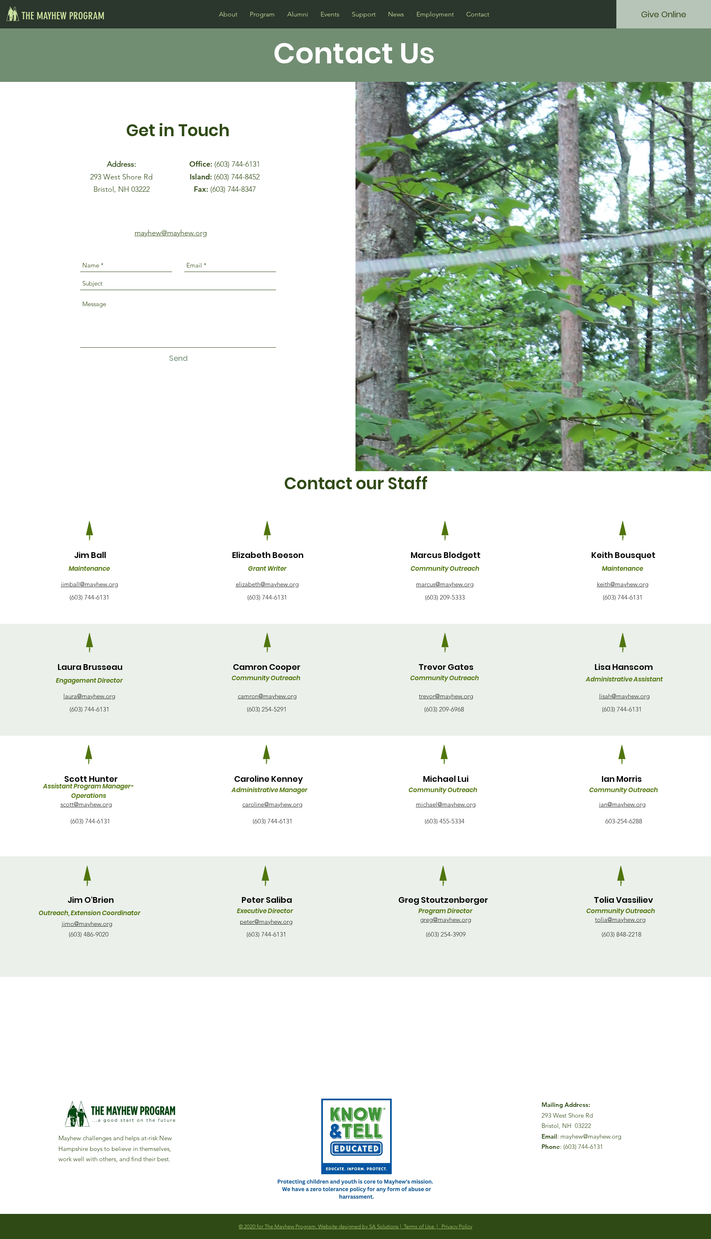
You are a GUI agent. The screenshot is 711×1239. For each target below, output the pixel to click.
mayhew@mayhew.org (590, 1136)
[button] (228, 14)
